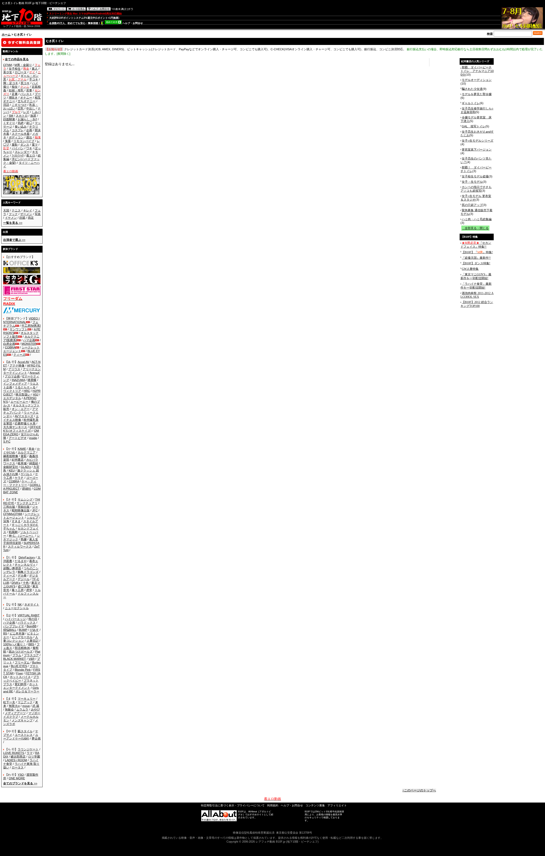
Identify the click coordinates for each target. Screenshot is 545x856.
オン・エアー (21, 409)
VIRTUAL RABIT (29, 615)
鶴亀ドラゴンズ (28, 572)
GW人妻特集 (470, 268)
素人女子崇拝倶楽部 (20, 541)
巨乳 (21, 108)
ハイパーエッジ (15, 619)
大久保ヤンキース (15, 427)
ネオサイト (31, 604)
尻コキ (25, 83)
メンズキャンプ (22, 720)
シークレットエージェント (21, 515)
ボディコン (16, 137)
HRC (27, 391)
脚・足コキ (10, 83)
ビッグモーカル (22, 637)
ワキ (29, 148)
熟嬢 (24, 539)
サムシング (25, 499)
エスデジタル (12, 398)
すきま (16, 521)
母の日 (32, 619)
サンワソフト (18, 329)
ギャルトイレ (471, 103)
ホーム (6, 34)
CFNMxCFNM (12, 514)
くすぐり (9, 123)
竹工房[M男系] (31, 325)
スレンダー (22, 152)
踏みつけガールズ (21, 651)
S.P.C (6, 441)
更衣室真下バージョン (477, 149)
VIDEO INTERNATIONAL (21, 320)
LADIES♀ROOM (16, 760)
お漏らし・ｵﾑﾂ (27, 119)
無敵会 (9, 709)
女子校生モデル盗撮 (475, 176)
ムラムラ (22, 709)
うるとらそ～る (25, 387)
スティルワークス (20, 546)
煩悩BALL (9, 630)
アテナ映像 (17, 365)
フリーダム (22, 662)
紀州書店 (18, 459)
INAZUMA (18, 380)
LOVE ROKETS (13, 753)
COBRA (10, 347)
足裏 (15, 94)
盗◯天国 (24, 586)
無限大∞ (14, 706)
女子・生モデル (472, 181)
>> (12, 222)
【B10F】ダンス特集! (476, 263)
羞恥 (15, 144)
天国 (6, 210)
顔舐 (22, 217)
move (26, 706)
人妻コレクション (20, 638)
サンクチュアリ (27, 503)
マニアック (25, 702)
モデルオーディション (477, 80)
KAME (22, 448)
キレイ (27, 210)
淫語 (6, 104)
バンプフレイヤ (13, 626)
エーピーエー (19, 401)
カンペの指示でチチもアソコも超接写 (476, 188)
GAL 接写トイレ (473, 126)
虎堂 (29, 590)
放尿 (33, 115)
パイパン (18, 148)
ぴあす (34, 630)
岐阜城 (22, 463)
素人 (35, 68)
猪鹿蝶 (31, 380)
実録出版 (24, 506)
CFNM (7, 65)
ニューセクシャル (17, 608)
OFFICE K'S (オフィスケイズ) (22, 428)
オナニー (26, 97)
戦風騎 (13, 532)
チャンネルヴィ (25, 564)
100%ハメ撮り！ (14, 644)
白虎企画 (9, 343)
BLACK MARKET (14, 658)
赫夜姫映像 (10, 456)
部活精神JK (22, 648)
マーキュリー (27, 698)
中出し (30, 108)
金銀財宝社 (10, 467)
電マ (35, 144)
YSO (21, 774)
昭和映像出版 (21, 510)
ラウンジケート (28, 749)
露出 (29, 137)
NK (20, 604)
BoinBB (31, 626)
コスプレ (18, 130)
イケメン (11, 217)
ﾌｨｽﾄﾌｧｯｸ (18, 155)
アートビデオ (18, 438)
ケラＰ (19, 477)
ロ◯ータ (21, 72)
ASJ (35, 394)
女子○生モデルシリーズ (477, 140)
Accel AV (23, 362)
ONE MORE (17, 778)
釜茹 (24, 456)
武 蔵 (35, 706)
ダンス (24, 144)
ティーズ (19, 354)
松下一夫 (9, 702)
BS (5, 633)
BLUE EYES (19, 666)
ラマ (30, 753)
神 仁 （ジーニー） (21, 535)
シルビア (33, 517)
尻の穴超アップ (472, 205)
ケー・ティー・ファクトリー (19, 483)
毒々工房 (18, 590)
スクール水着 (21, 133)
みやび (35, 709)
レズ (26, 112)
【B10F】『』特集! (477, 252)
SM (11, 115)
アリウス (14, 369)
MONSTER (29, 343)
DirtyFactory (27, 557)
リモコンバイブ (23, 141)
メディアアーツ (15, 713)
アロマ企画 (12, 376)
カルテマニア (27, 452)
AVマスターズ (24, 416)
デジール (24, 579)
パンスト (26, 94)
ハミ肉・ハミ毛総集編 (477, 219)
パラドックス (27, 622)
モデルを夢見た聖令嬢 (477, 94)
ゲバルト (27, 474)
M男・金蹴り (23, 65)
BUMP (23, 630)
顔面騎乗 (9, 119)
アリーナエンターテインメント (22, 370)
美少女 (7, 72)
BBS (31, 644)
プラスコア (31, 655)
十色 (26, 582)
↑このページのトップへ (419, 790)
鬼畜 (8, 141)
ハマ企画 (29, 340)
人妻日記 (33, 640)
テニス (16, 210)
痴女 (15, 86)
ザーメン (26, 214)
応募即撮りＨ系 (25, 423)
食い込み (21, 126)
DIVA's (15, 582)
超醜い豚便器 (12, 568)
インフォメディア (15, 383)
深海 (6, 521)
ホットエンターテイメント (20, 685)
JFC (35, 510)
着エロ (30, 155)
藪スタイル (25, 731)
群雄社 (26, 488)
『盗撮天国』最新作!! (476, 257)
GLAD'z (26, 467)
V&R (31, 658)
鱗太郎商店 (18, 756)
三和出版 (9, 506)
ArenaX (35, 372)
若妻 (29, 90)
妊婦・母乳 (16, 90)
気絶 (21, 123)
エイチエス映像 (21, 418)
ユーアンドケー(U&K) (20, 736)
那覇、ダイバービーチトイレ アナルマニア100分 (477, 71)
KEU (12, 470)
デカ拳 (22, 575)
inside (33, 438)
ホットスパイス (20, 677)
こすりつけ (19, 104)
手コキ (33, 79)
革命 (31, 448)
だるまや (21, 561)
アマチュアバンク (20, 410)
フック (13, 214)
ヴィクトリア (12, 391)
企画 (29, 130)
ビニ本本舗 (17, 633)
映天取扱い (23, 394)
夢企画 (36, 738)
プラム (16, 655)
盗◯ (29, 123)
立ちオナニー (27, 101)
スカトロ (22, 115)
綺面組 (33, 463)
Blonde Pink (23, 669)
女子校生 (15, 68)
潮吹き (13, 97)
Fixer (19, 673)
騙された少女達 (472, 89)
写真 (38, 214)
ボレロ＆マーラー (27, 691)
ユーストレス (24, 735)
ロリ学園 (34, 756)
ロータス (18, 767)
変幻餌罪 (21, 684)
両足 (31, 217)
